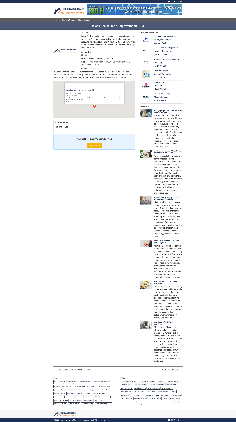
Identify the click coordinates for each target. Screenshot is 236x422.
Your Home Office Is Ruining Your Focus (164, 323)
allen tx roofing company (80, 390)
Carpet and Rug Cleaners (162, 395)
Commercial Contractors (128, 402)
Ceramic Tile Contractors (141, 398)
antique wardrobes (74, 403)
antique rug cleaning (75, 400)
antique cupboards (59, 393)
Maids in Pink (159, 82)
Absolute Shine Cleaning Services (166, 59)
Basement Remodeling (141, 384)
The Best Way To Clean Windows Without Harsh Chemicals (166, 198)
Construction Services (171, 402)
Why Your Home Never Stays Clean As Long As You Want (168, 111)
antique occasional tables (91, 397)
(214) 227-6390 (161, 54)
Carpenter (136, 395)
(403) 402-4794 (161, 89)
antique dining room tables (74, 393)
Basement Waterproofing (157, 384)
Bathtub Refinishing (140, 388)
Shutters (84, 55)
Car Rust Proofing (126, 395)
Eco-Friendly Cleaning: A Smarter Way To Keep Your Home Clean (168, 152)
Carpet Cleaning (176, 395)
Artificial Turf (161, 381)
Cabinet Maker (151, 391)
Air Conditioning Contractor (104, 386)
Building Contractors (154, 388)
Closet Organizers (175, 398)
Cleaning (158, 62)
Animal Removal (143, 381)
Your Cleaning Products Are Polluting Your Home (167, 282)
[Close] (122, 85)
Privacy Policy (100, 420)
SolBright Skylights (161, 71)
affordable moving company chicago (84, 386)
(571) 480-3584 (161, 66)
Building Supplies (139, 391)
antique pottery (105, 397)
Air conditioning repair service (62, 390)
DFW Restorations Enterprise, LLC (166, 48)
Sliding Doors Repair (163, 39)
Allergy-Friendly (94, 390)
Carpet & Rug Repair (147, 395)
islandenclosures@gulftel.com (100, 58)
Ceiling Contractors (126, 398)
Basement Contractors (174, 381)
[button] (94, 106)
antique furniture (59, 397)
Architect (153, 381)
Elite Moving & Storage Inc (163, 94)
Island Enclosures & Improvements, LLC (80, 90)
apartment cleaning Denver (103, 403)
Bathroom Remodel (126, 388)
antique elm (88, 393)
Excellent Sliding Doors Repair (165, 36)
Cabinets (173, 391)
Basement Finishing (126, 384)
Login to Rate (94, 145)
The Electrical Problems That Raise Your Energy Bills (167, 242)
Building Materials (167, 388)
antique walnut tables (60, 403)
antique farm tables (99, 393)
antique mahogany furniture (74, 397)
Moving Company (162, 97)
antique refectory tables (61, 400)
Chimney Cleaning (156, 398)
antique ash (103, 390)
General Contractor (162, 74)
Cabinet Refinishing (162, 391)
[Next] (181, 10)
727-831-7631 (160, 43)
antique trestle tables (100, 400)
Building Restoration (163, 51)
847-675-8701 (160, 100)
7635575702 (159, 77)
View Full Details (70, 102)
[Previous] (88, 10)
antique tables (88, 400)
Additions (68, 386)
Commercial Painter (142, 402)
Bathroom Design (171, 384)
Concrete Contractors (157, 402)
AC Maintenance (59, 386)
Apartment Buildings (87, 403)
